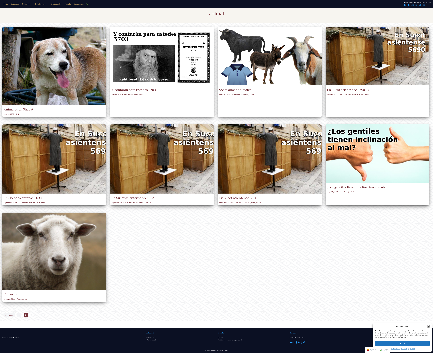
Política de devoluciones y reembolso (230, 340)
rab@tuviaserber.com (422, 2)
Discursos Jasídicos (131, 95)
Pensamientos (22, 299)
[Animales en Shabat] (54, 66)
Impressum (411, 349)
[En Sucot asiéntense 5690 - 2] (162, 159)
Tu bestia (10, 294)
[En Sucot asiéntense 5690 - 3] (54, 159)
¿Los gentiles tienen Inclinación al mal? (356, 187)
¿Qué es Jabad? (151, 340)
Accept (402, 343)
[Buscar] (87, 4)
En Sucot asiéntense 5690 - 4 (348, 90)
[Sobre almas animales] (270, 56)
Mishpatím (244, 95)
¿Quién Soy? (150, 337)
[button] (428, 326)
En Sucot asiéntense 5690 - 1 (240, 198)
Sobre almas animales (235, 90)
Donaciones (79, 4)
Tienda (68, 4)
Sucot (361, 94)
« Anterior (9, 315)
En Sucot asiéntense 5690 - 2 (133, 198)
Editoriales (236, 95)
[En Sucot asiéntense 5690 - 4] (377, 56)
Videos (141, 95)
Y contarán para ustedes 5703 (134, 90)
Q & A (18, 114)
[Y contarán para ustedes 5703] (162, 56)
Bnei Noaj (343, 192)
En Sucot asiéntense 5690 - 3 (25, 198)
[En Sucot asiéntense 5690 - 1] (270, 159)
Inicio (5, 4)
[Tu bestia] (54, 251)
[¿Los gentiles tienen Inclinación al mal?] (377, 153)
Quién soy (15, 4)
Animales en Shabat (18, 109)
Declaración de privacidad (399, 349)
